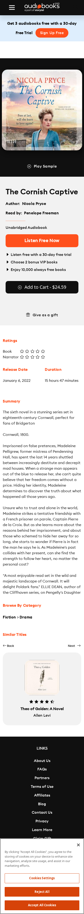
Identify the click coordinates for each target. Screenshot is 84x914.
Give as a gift (45, 315)
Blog (42, 804)
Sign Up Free (52, 33)
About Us (42, 761)
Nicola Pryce (34, 203)
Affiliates (42, 795)
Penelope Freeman (41, 213)
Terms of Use (42, 787)
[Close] (78, 845)
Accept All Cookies (42, 905)
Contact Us (42, 812)
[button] (8, 646)
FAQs (42, 769)
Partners (42, 778)
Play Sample (45, 166)
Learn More (42, 830)
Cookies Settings (42, 878)
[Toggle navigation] (12, 7)
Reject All (42, 892)
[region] (42, 876)
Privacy (42, 821)
